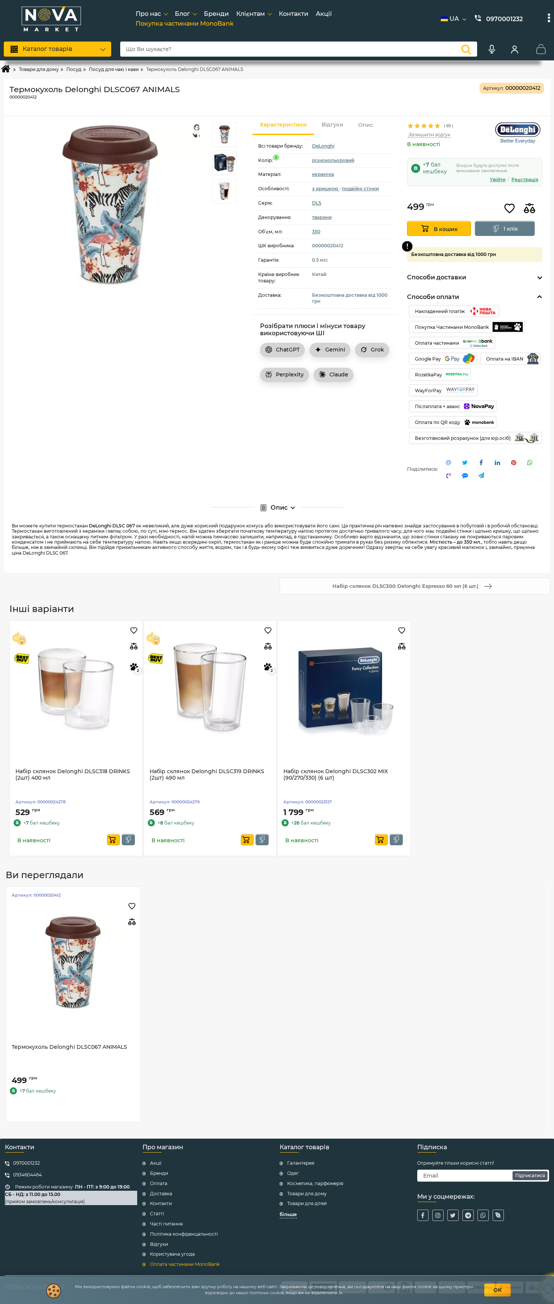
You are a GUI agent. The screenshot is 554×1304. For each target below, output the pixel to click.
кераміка (323, 174)
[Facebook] (423, 1215)
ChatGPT (288, 349)
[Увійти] (514, 49)
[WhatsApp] (483, 1215)
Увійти (497, 179)
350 (316, 231)
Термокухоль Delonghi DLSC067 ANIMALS (69, 1047)
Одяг (293, 1173)
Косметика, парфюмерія (315, 1183)
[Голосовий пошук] (491, 49)
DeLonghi (323, 146)
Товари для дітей (307, 1203)
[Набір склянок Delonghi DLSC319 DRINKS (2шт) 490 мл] (210, 686)
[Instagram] (438, 1215)
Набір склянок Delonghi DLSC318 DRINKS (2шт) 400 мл (72, 774)
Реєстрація (524, 179)
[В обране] (509, 208)
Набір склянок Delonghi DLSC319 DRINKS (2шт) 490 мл (207, 774)
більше (288, 1214)
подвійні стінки (360, 188)
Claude (338, 374)
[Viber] (498, 1215)
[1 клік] (128, 839)
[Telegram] (468, 1215)
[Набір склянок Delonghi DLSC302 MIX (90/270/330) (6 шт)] (344, 686)
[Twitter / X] (453, 1215)
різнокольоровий (333, 160)
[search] (466, 49)
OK (497, 1290)
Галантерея (300, 1163)
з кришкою (326, 188)
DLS (316, 203)
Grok (377, 349)
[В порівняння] (529, 208)
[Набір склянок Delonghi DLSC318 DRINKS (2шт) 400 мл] (76, 686)
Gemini (335, 349)
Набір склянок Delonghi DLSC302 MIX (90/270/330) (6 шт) (335, 774)
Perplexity (290, 374)
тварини (322, 217)
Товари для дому (307, 1193)
